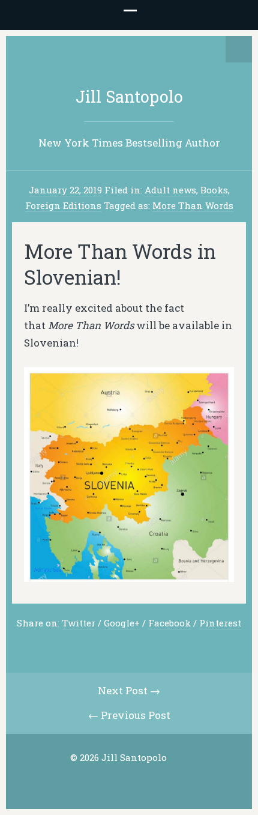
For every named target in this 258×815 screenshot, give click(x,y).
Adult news (170, 190)
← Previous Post (129, 715)
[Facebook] (127, 781)
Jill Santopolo (129, 96)
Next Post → (129, 690)
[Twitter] (109, 781)
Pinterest (220, 623)
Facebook (169, 623)
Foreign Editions (63, 205)
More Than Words (192, 205)
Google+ (122, 623)
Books (214, 190)
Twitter (78, 623)
